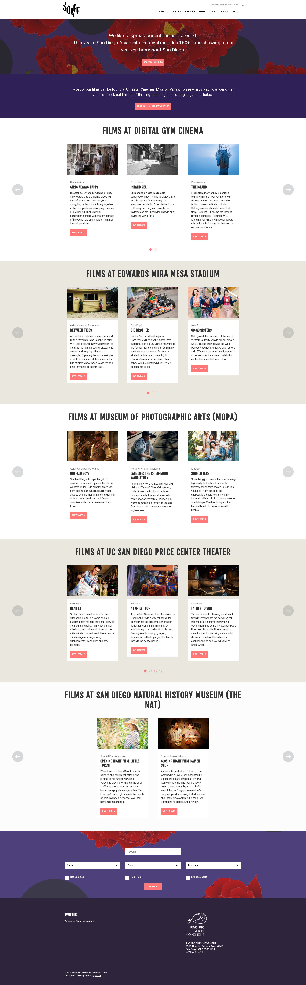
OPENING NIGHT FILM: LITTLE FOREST (119, 763)
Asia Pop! (136, 325)
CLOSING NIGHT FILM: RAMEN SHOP (180, 763)
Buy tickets (78, 233)
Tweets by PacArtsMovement (80, 921)
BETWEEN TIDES (81, 330)
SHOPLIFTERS (200, 473)
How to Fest (208, 11)
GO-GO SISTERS (201, 330)
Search (153, 886)
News (224, 11)
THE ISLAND (199, 187)
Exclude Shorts (199, 877)
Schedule (162, 11)
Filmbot (98, 975)
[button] (17, 189)
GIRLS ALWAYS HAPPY (84, 187)
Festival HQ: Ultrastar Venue (153, 106)
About (236, 11)
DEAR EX (75, 608)
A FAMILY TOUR (140, 608)
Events (190, 11)
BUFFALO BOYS (80, 473)
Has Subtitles (77, 877)
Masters (196, 468)
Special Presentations (112, 756)
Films (177, 11)
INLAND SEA (138, 187)
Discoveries (77, 182)
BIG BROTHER (140, 330)
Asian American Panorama (84, 325)
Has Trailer (136, 877)
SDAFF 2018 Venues (153, 62)
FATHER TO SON (201, 608)
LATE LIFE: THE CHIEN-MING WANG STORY (149, 475)
